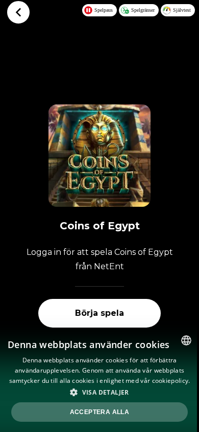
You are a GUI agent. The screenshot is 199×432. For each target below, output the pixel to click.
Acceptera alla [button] (100, 412)
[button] (99, 392)
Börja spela (99, 313)
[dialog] (99, 380)
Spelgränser (143, 10)
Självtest (182, 10)
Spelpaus (103, 10)
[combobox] (186, 340)
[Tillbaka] (18, 12)
